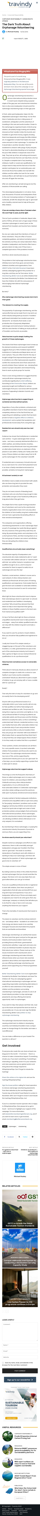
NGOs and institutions (22, 1473)
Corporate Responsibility (15, 15)
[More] (32, 1137)
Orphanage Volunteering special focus (17, 89)
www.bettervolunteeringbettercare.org (18, 1114)
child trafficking (26, 381)
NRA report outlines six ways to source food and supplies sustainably (25, 1464)
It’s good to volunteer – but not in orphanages (10, 1151)
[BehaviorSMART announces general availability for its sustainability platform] (7, 1449)
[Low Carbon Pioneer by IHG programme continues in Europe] (20, 1287)
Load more (19, 1498)
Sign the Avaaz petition (10, 1085)
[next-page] (7, 1311)
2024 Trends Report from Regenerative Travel (25, 1477)
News (20, 1220)
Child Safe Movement (19, 268)
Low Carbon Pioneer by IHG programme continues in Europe (20, 1303)
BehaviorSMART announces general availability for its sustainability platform (26, 1450)
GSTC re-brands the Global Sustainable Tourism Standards (20, 1224)
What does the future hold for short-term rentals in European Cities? (25, 1490)
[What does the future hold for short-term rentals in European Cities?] (7, 1489)
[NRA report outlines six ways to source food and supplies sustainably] (7, 1462)
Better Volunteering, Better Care (13, 973)
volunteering (22, 1126)
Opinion (5, 21)
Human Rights (27, 19)
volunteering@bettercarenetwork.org (19, 1119)
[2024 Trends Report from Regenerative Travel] (7, 1476)
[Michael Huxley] (4, 31)
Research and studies (20, 1257)
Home (4, 15)
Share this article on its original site (14, 1077)
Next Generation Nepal (19, 383)
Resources (18, 1446)
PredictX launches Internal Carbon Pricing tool (26, 1437)
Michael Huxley (13, 31)
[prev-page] (3, 1311)
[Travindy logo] (19, 4)
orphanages (12, 1126)
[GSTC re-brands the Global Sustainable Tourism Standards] (20, 1209)
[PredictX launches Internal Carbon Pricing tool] (7, 1436)
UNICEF (4, 268)
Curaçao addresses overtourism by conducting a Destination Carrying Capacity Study (20, 1262)
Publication (19, 1485)
